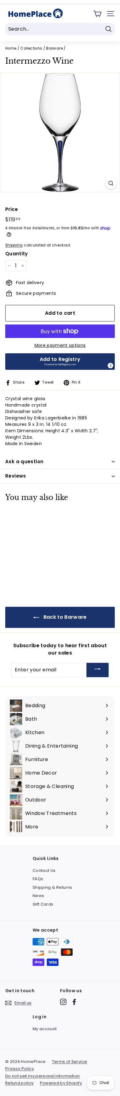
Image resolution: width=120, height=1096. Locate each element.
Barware (54, 48)
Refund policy (19, 1083)
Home (10, 48)
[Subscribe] (97, 670)
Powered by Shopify (61, 1083)
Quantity (16, 253)
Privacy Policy (19, 1069)
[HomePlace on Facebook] (74, 1002)
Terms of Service (69, 1061)
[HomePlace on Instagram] (63, 1002)
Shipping (14, 245)
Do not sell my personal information (42, 1076)
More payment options (60, 345)
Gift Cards (43, 904)
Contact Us (44, 870)
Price (11, 209)
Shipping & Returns (52, 887)
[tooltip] (110, 365)
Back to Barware (64, 617)
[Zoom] (111, 183)
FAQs (38, 879)
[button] (60, 361)
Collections (31, 48)
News (38, 896)
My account (45, 1029)
